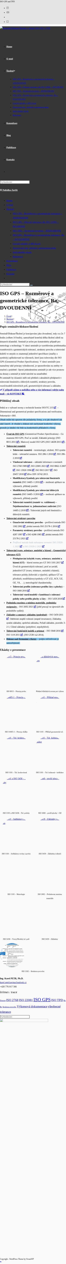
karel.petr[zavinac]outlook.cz (13, 982)
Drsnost (3, 1000)
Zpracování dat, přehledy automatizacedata (34, 248)
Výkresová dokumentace (32, 1006)
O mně (9, 205)
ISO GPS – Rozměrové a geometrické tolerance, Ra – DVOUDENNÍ (35, 322)
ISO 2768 (12, 1000)
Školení (10, 209)
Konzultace (12, 261)
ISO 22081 (26, 1000)
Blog (8, 265)
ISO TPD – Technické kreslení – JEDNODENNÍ (37, 230)
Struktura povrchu (9, 1007)
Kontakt (10, 273)
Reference (18, 256)
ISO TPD (57, 1000)
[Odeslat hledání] (31, 285)
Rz (1, 1007)
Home (9, 200)
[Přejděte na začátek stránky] (0, 1262)
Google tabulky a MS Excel (26, 243)
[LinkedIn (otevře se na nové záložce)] (7, 8)
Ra (65, 1000)
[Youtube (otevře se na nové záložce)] (7, 12)
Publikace (11, 269)
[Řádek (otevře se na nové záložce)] (7, 21)
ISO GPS (42, 999)
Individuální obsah (22, 252)
